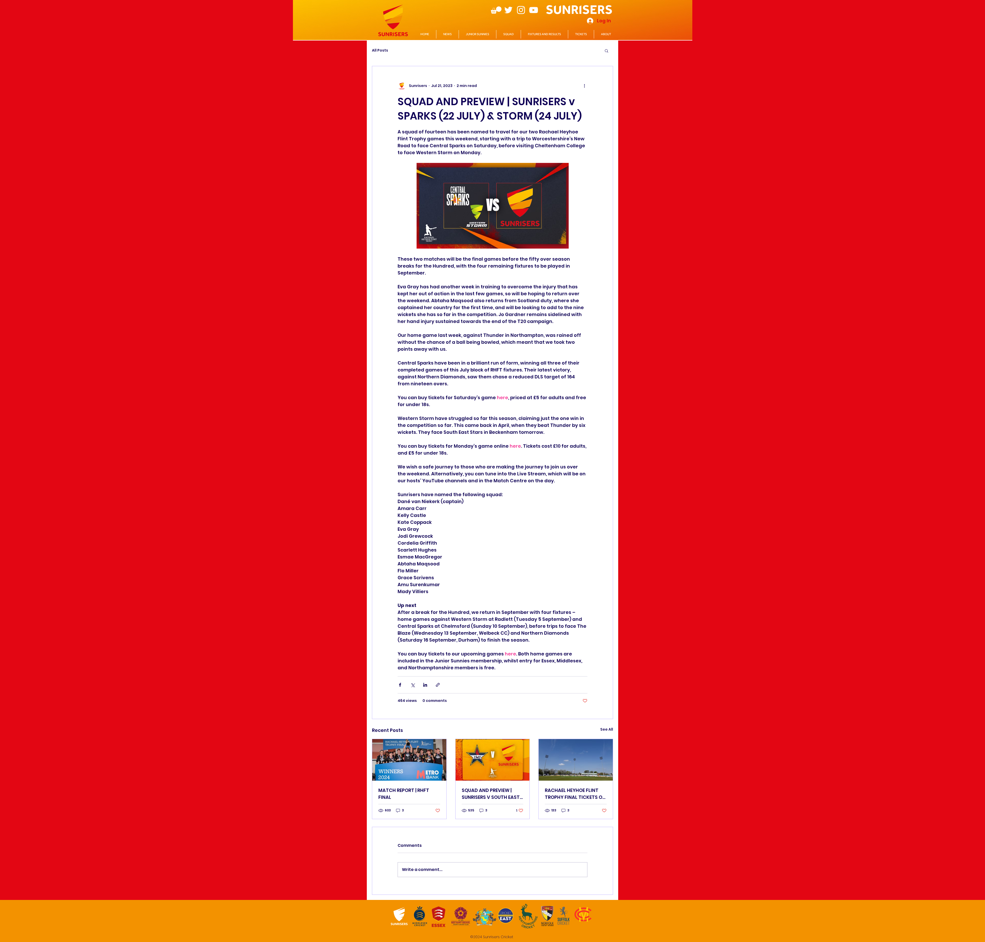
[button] (496, 10)
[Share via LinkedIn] (425, 684)
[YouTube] (533, 10)
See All (606, 729)
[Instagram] (521, 10)
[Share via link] (437, 684)
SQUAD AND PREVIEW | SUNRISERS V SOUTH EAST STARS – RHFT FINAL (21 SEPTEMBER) (491, 794)
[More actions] (584, 86)
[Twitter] (508, 10)
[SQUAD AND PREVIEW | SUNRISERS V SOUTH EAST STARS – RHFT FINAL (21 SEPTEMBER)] (493, 760)
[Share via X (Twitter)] (412, 684)
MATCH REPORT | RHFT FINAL (403, 793)
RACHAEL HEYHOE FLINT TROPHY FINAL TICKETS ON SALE (575, 794)
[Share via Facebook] (400, 684)
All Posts (380, 50)
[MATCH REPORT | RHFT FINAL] (409, 760)
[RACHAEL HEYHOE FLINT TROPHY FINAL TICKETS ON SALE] (576, 760)
